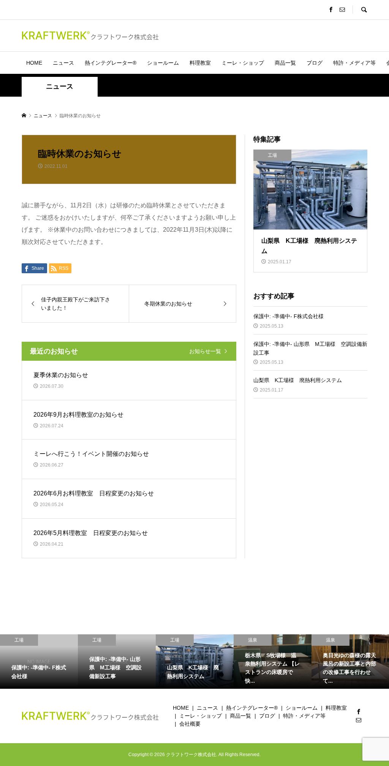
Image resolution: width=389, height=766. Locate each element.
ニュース (63, 63)
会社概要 (190, 724)
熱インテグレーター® (110, 63)
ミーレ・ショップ (242, 63)
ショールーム (163, 63)
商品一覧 (285, 63)
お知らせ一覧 (205, 351)
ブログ (315, 63)
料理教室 (200, 63)
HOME (34, 63)
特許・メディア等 (354, 63)
